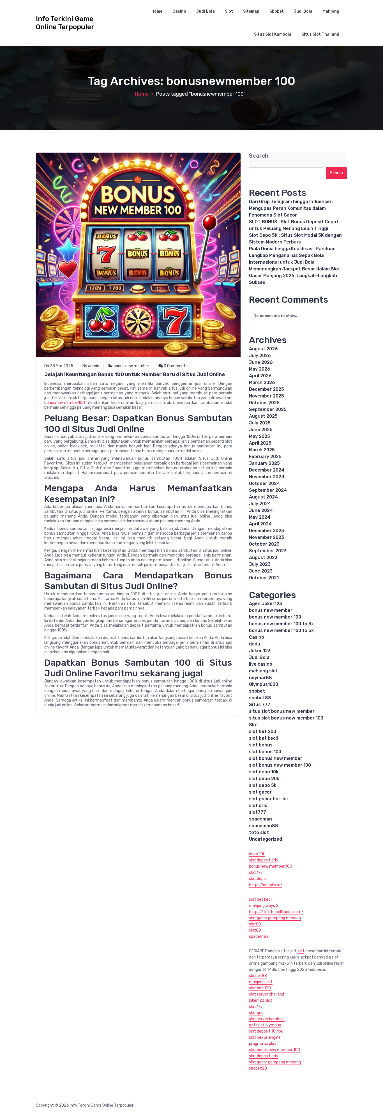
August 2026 (263, 348)
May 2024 (259, 517)
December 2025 (266, 389)
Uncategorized (265, 839)
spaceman (260, 819)
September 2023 (268, 550)
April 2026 (260, 375)
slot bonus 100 (265, 751)
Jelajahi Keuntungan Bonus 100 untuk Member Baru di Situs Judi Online (134, 374)
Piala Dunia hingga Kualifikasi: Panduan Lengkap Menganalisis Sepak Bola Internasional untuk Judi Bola (292, 255)
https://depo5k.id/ (265, 884)
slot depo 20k (264, 778)
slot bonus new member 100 (280, 765)
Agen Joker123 (265, 603)
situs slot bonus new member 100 (286, 718)
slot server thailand (266, 994)
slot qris (258, 805)
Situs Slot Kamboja (272, 34)
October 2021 (264, 577)
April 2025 (260, 443)
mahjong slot (263, 671)
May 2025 (259, 436)
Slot (229, 11)
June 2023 (261, 571)
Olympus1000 (263, 684)
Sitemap (251, 11)
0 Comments (175, 366)
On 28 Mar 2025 (58, 366)
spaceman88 (263, 825)
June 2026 (261, 362)
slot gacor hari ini (268, 798)
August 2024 (263, 497)
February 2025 (265, 456)
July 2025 (260, 423)
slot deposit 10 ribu (266, 1031)
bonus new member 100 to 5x (281, 630)
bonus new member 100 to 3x (281, 623)
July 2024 (260, 503)
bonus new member (131, 366)
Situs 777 (259, 704)
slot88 (255, 924)
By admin (90, 366)
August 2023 (263, 557)
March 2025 (262, 449)
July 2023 (260, 564)
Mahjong (330, 11)
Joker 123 (260, 650)
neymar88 (260, 677)
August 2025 (263, 416)
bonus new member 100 (275, 617)
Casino (179, 11)
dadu (254, 644)
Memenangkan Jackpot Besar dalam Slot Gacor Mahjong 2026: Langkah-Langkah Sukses (294, 275)
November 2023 (266, 537)
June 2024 (261, 510)
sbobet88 (260, 697)
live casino (260, 664)
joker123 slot (260, 1000)
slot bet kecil (263, 738)
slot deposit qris (263, 860)
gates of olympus (265, 1025)
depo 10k (257, 854)
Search (258, 156)
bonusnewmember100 (64, 402)
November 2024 (266, 476)
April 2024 (260, 524)
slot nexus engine (265, 1037)
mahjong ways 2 (263, 905)
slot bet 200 (262, 731)
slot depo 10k (263, 771)
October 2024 (264, 483)
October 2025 (264, 402)
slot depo (257, 878)
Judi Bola (205, 11)
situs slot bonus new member (282, 711)
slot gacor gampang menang (275, 918)
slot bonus (261, 745)
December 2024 (266, 470)
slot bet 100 (260, 988)
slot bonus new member (275, 758)
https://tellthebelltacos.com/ (276, 911)
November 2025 (266, 396)
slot (300, 951)
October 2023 (264, 544)
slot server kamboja (267, 1019)
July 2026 (260, 355)
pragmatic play (262, 1043)
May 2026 (259, 369)
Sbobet (276, 11)
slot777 (257, 812)
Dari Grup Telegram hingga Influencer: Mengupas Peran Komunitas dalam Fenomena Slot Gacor (291, 208)
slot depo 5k (262, 785)
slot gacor (260, 792)
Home (156, 11)
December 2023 (266, 530)
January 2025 (264, 463)
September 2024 (268, 490)
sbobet (257, 691)
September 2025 (268, 409)
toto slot (259, 832)
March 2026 (262, 382)
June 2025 (261, 429)
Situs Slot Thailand (320, 34)
